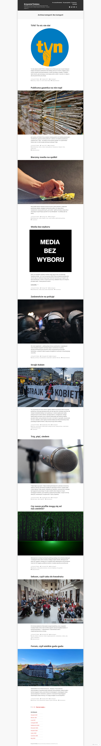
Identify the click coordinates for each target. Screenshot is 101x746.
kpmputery (34, 568)
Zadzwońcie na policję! (42, 296)
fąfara (40, 147)
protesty (37, 357)
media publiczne (48, 147)
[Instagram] (76, 7)
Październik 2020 (35, 725)
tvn (40, 80)
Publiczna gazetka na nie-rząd (46, 87)
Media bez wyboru (40, 226)
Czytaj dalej (34, 285)
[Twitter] (72, 7)
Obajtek (60, 147)
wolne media (47, 80)
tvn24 (42, 80)
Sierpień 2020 (34, 730)
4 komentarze (49, 499)
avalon (33, 636)
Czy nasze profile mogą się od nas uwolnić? (46, 507)
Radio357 (42, 499)
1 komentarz (34, 220)
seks (66, 636)
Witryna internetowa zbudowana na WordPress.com (48, 743)
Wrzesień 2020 (34, 728)
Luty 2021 (33, 720)
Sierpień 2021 (34, 715)
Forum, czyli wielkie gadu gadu (47, 646)
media (37, 80)
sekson (32, 637)
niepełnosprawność (51, 636)
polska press (33, 148)
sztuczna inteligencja (52, 568)
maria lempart (39, 426)
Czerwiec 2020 (34, 735)
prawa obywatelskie (49, 289)
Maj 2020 (33, 738)
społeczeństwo (59, 426)
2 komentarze (62, 700)
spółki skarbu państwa (60, 218)
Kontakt (74, 4)
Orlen (63, 147)
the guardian (59, 568)
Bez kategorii (53, 79)
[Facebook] (70, 7)
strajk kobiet (49, 357)
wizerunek (55, 700)
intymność (41, 636)
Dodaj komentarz (55, 80)
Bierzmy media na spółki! (44, 157)
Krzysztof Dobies (31, 4)
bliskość (36, 636)
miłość (45, 636)
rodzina (63, 636)
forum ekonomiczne (41, 700)
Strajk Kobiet (37, 364)
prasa (43, 289)
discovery (34, 80)
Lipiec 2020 (33, 733)
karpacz (47, 700)
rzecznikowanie (42, 357)
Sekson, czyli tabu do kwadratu (47, 576)
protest (53, 426)
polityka (50, 426)
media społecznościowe (42, 568)
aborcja (33, 426)
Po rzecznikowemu (57, 2)
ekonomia (34, 700)
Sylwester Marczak (56, 357)
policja (33, 357)
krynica (51, 700)
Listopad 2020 (34, 722)
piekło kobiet (45, 426)
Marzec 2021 (34, 717)
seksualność (36, 637)
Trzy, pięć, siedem (40, 436)
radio (39, 499)
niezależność (55, 147)
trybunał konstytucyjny (36, 427)
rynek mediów (52, 218)
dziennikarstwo (35, 147)
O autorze (74, 2)
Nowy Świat (34, 499)
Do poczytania (66, 2)
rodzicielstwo (58, 636)
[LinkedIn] (74, 7)
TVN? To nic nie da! (40, 25)
